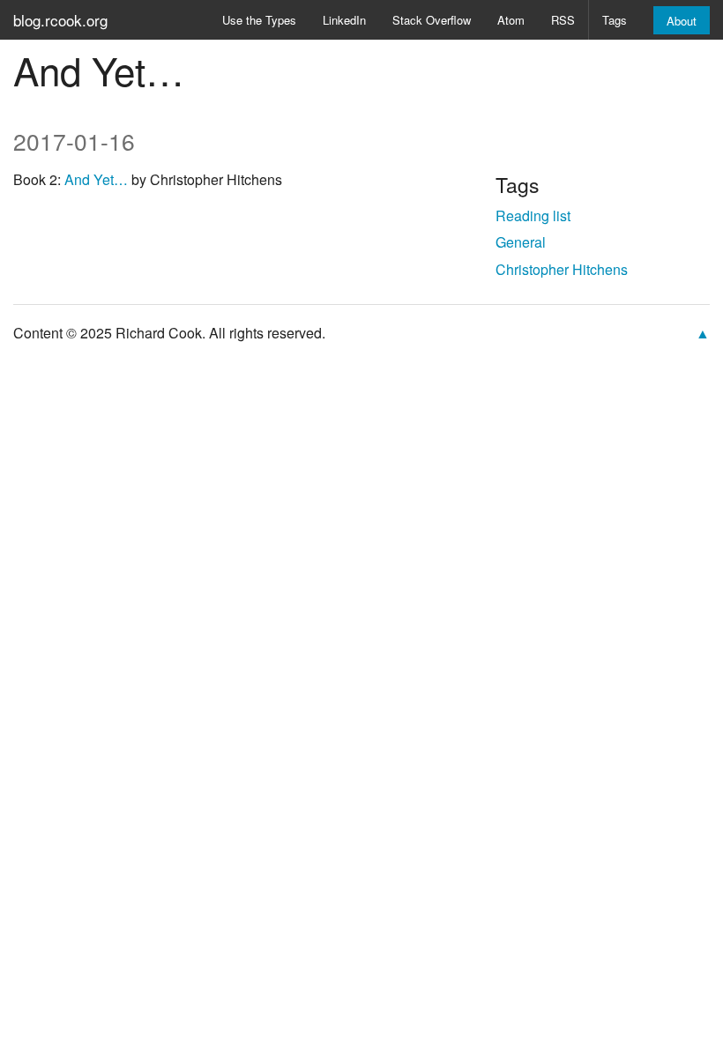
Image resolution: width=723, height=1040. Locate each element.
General (521, 242)
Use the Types (259, 19)
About (682, 20)
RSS (563, 19)
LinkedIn (344, 19)
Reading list (533, 215)
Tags (614, 19)
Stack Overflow (431, 19)
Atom (511, 19)
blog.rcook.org (60, 20)
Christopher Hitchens (562, 269)
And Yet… (96, 179)
